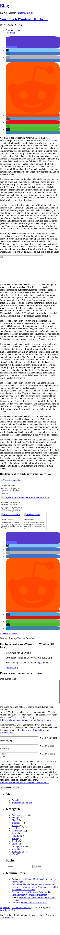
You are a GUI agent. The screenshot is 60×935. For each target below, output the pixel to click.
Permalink (11, 667)
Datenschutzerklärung (22, 907)
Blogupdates (17, 817)
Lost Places (17, 828)
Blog (4, 5)
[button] (11, 47)
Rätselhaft (16, 836)
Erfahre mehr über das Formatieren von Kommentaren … (26, 720)
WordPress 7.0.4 (7, 910)
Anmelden (16, 800)
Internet (15, 825)
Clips (14, 820)
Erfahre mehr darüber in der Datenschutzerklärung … (24, 782)
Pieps (14, 833)
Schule (15, 841)
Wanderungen (18, 851)
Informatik (10, 32)
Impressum (5, 907)
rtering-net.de (26, 13)
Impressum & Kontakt (22, 802)
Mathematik (17, 830)
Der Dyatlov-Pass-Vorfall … (34, 902)
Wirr (14, 854)
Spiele (14, 844)
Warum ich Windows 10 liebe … (24, 19)
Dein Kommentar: (8, 679)
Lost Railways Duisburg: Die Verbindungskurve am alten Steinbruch (31, 893)
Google (38, 662)
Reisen (15, 838)
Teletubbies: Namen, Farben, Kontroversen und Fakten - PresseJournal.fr (33, 885)
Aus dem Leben (13, 30)
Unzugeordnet (18, 846)
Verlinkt (15, 849)
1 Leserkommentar (8, 633)
